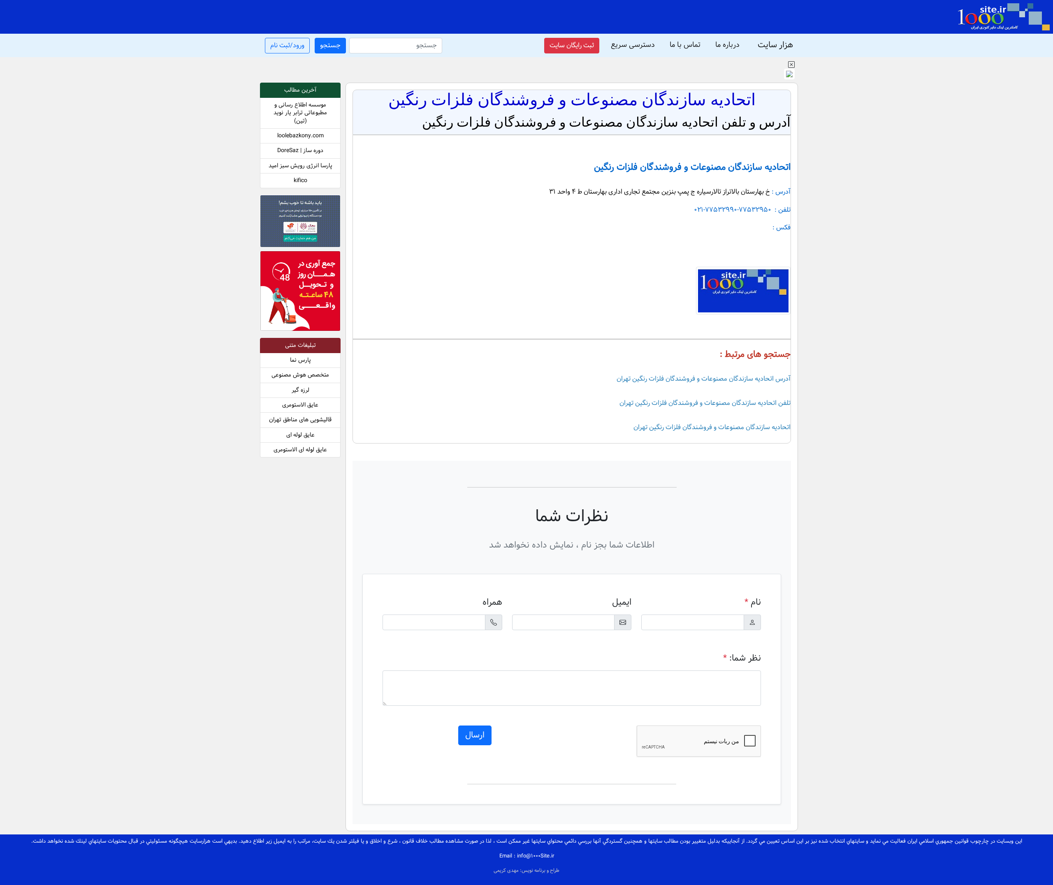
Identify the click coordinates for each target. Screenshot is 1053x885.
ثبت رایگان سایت (572, 45)
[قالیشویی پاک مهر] (300, 292)
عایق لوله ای (300, 435)
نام (753, 602)
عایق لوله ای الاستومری (300, 450)
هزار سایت (775, 45)
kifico (300, 180)
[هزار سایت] (1003, 17)
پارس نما (300, 360)
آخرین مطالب (300, 90)
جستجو (330, 45)
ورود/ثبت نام (287, 45)
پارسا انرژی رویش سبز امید (300, 166)
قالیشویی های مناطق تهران (300, 420)
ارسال (475, 735)
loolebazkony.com (300, 136)
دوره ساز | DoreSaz (300, 150)
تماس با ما (685, 45)
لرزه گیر (300, 390)
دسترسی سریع (633, 45)
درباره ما (727, 45)
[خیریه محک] (300, 223)
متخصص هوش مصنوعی (300, 375)
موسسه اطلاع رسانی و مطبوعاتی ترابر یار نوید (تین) (300, 113)
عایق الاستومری (300, 405)
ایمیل (621, 602)
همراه (492, 602)
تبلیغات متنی (300, 345)
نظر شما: (742, 658)
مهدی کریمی (507, 871)
